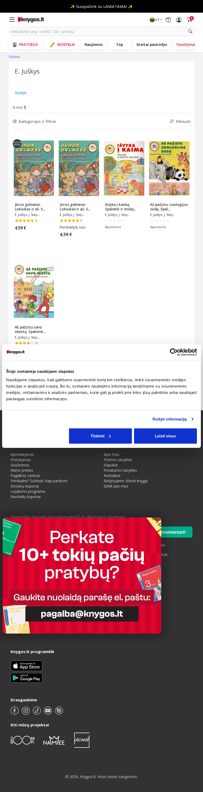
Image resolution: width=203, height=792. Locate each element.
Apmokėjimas (22, 454)
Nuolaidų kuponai (26, 496)
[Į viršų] (192, 755)
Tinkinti (97, 435)
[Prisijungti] (179, 19)
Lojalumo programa (28, 491)
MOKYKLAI (66, 44)
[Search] (190, 31)
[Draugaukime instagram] (26, 712)
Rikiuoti (183, 121)
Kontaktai (112, 475)
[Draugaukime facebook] (15, 712)
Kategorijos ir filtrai (37, 121)
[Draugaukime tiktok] (37, 712)
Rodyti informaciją (170, 419)
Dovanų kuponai (25, 486)
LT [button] (157, 19)
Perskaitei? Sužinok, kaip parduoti (39, 480)
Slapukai (111, 464)
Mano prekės (22, 470)
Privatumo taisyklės (120, 470)
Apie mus (111, 454)
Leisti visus (165, 435)
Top (119, 44)
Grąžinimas (20, 464)
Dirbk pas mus (116, 486)
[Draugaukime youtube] (48, 712)
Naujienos (94, 44)
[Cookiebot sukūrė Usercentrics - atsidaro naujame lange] (174, 352)
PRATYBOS (28, 44)
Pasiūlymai (186, 44)
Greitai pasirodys (151, 44)
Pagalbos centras (25, 475)
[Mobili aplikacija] (26, 677)
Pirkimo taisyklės (118, 459)
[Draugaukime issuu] (59, 712)
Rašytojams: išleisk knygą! (126, 480)
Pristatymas (21, 459)
